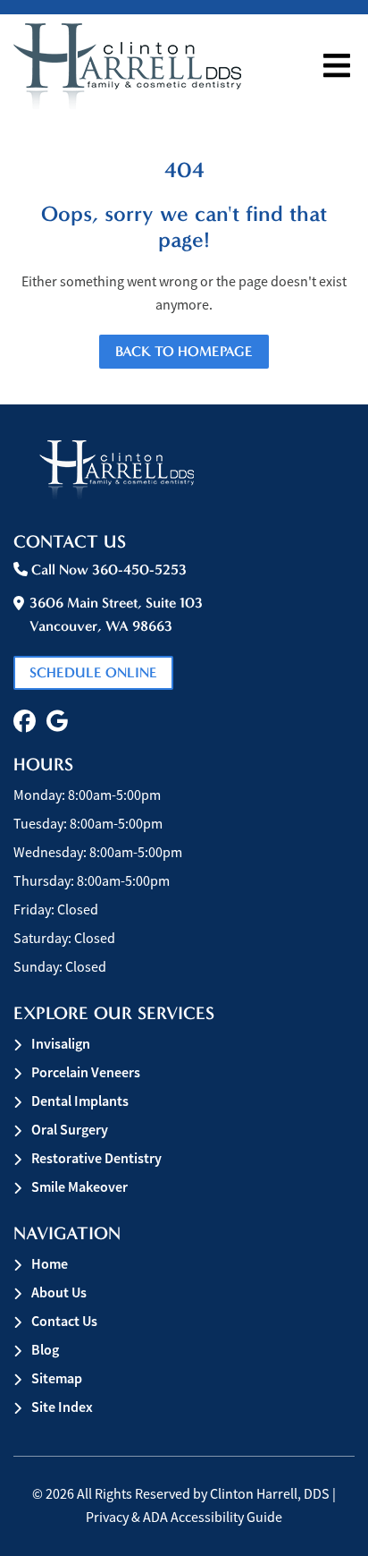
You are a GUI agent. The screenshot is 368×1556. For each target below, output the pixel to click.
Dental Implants (80, 1101)
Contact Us (64, 1321)
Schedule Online (93, 672)
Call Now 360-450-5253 (107, 569)
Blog (45, 1349)
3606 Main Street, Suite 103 (116, 614)
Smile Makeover (79, 1187)
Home (49, 1263)
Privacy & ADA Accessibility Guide (184, 1517)
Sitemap (56, 1378)
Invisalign (60, 1043)
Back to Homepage (184, 351)
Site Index (62, 1407)
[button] (24, 721)
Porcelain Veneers (85, 1072)
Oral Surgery (69, 1129)
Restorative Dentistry (96, 1158)
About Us (59, 1292)
